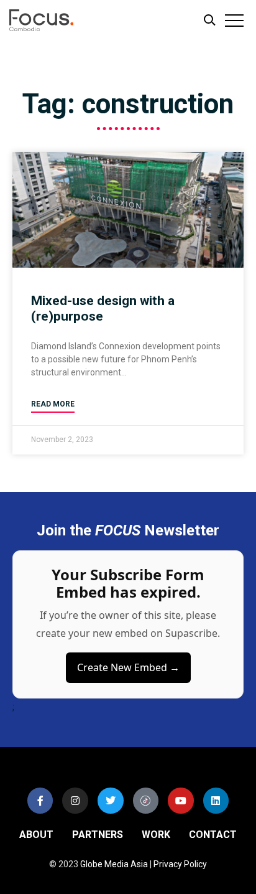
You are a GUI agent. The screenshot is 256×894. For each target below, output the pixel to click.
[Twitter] (111, 801)
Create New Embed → (128, 667)
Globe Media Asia (114, 864)
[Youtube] (181, 801)
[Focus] (56, 23)
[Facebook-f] (40, 801)
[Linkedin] (216, 801)
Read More (53, 404)
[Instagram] (75, 801)
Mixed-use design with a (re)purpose (103, 308)
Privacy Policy (180, 864)
